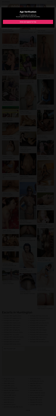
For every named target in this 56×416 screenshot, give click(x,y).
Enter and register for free (28, 22)
